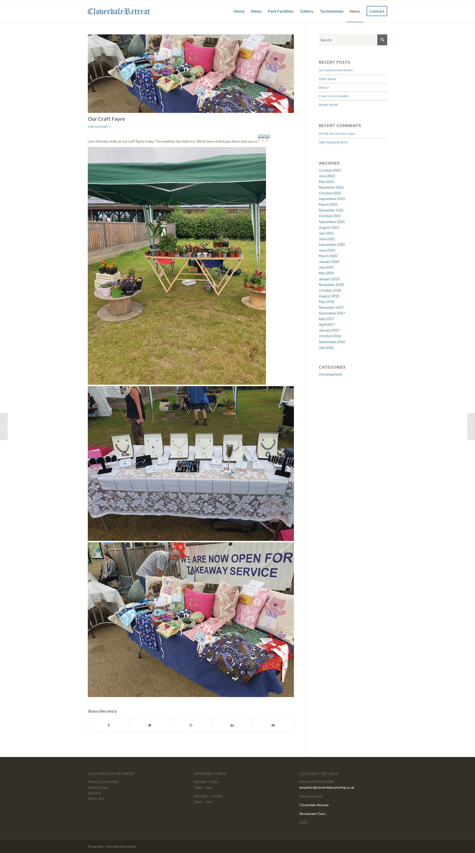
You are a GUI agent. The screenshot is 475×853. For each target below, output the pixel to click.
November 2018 (331, 284)
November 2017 (331, 307)
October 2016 (330, 336)
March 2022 (328, 204)
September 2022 (332, 199)
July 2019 (326, 267)
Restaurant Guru (312, 813)
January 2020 (329, 261)
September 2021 (332, 222)
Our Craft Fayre (106, 119)
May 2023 (326, 181)
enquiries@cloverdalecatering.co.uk (326, 787)
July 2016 (326, 347)
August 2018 (329, 296)
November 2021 (331, 210)
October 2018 (330, 290)
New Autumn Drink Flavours (336, 70)
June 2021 (327, 239)
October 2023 (330, 170)
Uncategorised (330, 374)
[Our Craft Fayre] (191, 73)
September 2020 (332, 244)
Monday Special (328, 104)
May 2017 (326, 319)
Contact (350, 133)
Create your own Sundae (333, 96)
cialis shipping (327, 142)
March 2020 (328, 256)
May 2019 (326, 273)
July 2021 (326, 233)
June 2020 (327, 250)
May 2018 (326, 302)
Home (344, 142)
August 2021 (329, 227)
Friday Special (327, 79)
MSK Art (324, 87)
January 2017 (329, 330)
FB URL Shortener (330, 133)
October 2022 (330, 193)
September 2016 (332, 342)
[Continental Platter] (4, 426)
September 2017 (332, 313)
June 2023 (327, 176)
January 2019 (329, 279)
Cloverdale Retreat (314, 805)
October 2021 (330, 216)
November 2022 (331, 187)
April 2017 (327, 324)
